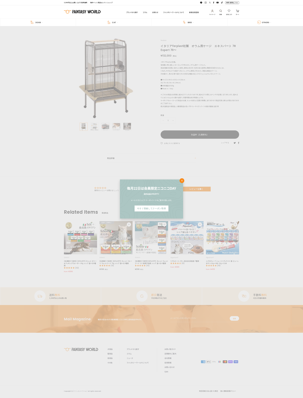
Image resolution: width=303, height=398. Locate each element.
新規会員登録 (194, 12)
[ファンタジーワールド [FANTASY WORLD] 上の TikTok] (222, 3)
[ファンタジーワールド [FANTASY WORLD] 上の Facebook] (213, 3)
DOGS (38, 22)
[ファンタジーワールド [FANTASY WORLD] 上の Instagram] (206, 3)
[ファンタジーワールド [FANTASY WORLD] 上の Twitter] (210, 3)
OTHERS (265, 22)
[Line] (201, 2)
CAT (114, 22)
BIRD (190, 22)
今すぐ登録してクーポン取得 (151, 208)
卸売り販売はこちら (232, 3)
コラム (145, 12)
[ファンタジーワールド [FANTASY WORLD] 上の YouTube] (217, 3)
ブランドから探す (132, 12)
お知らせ (155, 12)
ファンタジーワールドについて (173, 12)
